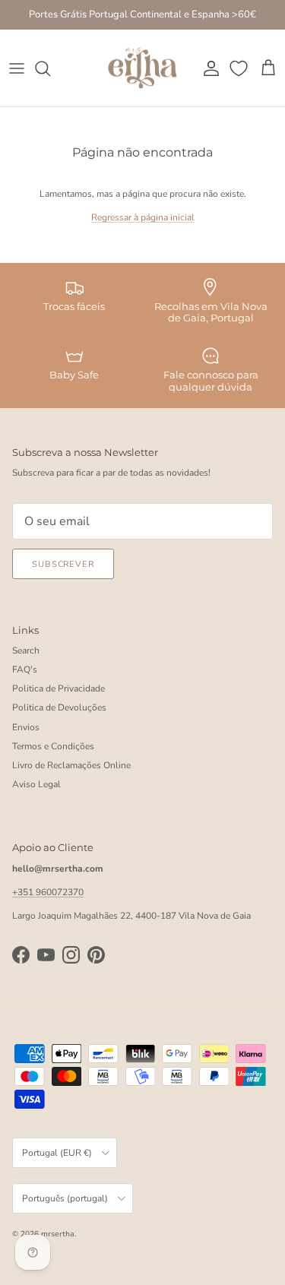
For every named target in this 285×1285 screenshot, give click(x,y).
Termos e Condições (53, 746)
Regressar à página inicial (143, 217)
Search (26, 650)
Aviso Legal (36, 784)
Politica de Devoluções (59, 707)
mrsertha (57, 1234)
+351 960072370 (48, 892)
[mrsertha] (142, 68)
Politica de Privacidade (58, 688)
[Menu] (16, 68)
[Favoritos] (240, 68)
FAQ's (24, 669)
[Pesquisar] (50, 68)
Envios (26, 727)
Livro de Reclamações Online (71, 765)
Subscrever (63, 564)
